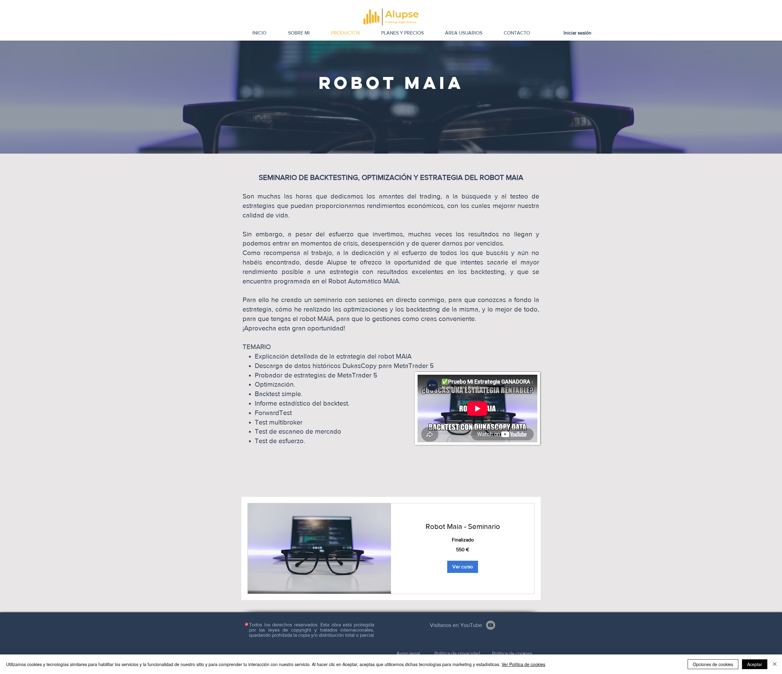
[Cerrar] (774, 664)
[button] (462, 567)
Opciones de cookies (713, 664)
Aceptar (754, 664)
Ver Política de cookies (523, 664)
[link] (462, 526)
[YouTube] (490, 625)
